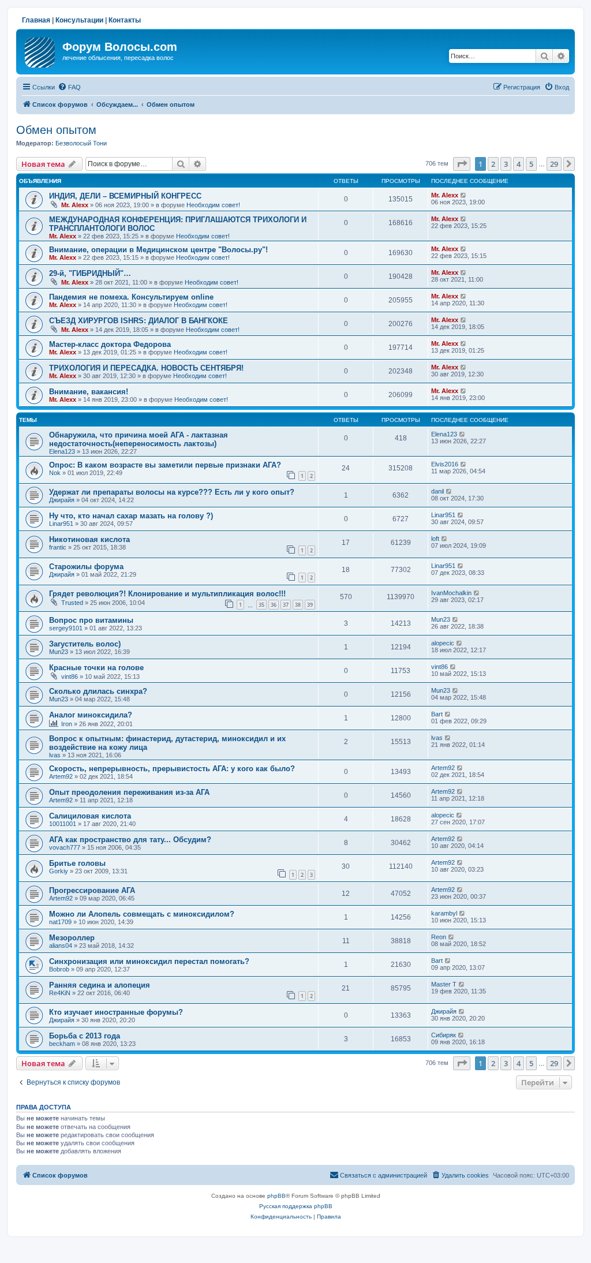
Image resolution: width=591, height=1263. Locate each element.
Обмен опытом (56, 130)
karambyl (444, 913)
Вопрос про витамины (91, 620)
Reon (438, 936)
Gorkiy (58, 871)
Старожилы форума (86, 566)
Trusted (72, 602)
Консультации (79, 20)
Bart (437, 714)
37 (286, 604)
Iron (66, 723)
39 (310, 604)
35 (261, 604)
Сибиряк (443, 1035)
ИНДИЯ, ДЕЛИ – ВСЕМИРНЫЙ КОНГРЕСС (125, 196)
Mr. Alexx (74, 204)
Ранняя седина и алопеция (99, 985)
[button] (461, 164)
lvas (55, 755)
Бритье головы (77, 863)
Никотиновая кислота (89, 539)
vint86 (69, 676)
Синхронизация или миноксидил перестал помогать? (149, 961)
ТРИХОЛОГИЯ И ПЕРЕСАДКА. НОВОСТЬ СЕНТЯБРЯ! (146, 368)
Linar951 (61, 523)
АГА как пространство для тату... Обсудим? (130, 839)
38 (298, 604)
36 (273, 604)
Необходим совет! (213, 204)
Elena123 (62, 451)
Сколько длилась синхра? (98, 691)
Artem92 (61, 776)
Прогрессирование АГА (92, 890)
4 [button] (519, 164)
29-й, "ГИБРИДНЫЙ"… (90, 273)
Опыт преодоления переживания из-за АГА (129, 792)
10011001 (62, 823)
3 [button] (506, 164)
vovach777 (64, 847)
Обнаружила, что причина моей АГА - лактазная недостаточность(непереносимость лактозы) (138, 439)
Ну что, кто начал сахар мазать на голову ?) (131, 515)
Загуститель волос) (85, 644)
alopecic (442, 643)
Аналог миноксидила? (90, 715)
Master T (444, 984)
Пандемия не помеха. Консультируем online (131, 297)
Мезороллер (72, 937)
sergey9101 (66, 628)
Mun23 (440, 619)
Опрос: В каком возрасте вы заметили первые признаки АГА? (165, 465)
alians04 (60, 945)
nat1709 (60, 921)
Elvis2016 (444, 464)
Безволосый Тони (81, 143)
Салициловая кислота (90, 816)
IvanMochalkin (451, 592)
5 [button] (531, 164)
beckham (62, 1043)
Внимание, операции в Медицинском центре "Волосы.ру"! (158, 249)
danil (437, 491)
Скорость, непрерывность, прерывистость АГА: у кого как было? (172, 768)
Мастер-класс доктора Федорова (110, 344)
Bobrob (59, 969)
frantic (57, 547)
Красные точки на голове (96, 667)
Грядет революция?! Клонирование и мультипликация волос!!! (167, 593)
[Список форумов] (40, 50)
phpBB (276, 1196)
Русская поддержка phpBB (295, 1206)
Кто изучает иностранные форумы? (116, 1012)
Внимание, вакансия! (88, 391)
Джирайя (61, 499)
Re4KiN (59, 992)
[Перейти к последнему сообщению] (463, 195)
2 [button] (493, 164)
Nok (55, 472)
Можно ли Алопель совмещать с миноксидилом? (141, 914)
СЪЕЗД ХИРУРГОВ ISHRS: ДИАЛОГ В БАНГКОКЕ (138, 320)
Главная (36, 20)
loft (435, 538)
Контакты (125, 20)
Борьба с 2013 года (84, 1036)
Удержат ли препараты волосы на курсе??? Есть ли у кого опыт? (171, 492)
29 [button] (554, 164)
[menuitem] (69, 87)
